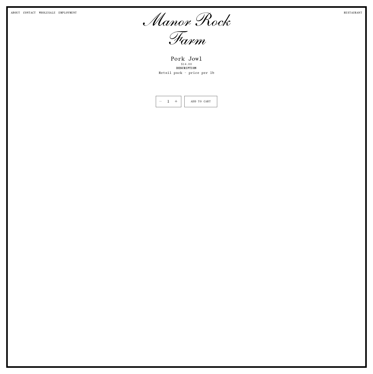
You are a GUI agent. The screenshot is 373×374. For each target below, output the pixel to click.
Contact (29, 13)
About (15, 13)
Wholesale (47, 13)
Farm (186, 39)
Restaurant (353, 13)
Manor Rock (186, 20)
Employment (67, 13)
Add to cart (201, 101)
